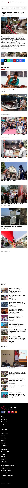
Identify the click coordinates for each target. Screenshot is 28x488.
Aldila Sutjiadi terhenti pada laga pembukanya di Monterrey (17, 317)
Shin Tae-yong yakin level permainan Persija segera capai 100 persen (16, 311)
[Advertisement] (14, 268)
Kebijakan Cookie (6, 470)
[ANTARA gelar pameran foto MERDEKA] (14, 194)
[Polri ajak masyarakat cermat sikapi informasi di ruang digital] (4, 297)
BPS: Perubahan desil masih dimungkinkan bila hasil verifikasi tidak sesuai (13, 367)
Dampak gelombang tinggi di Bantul (11, 226)
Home (5, 8)
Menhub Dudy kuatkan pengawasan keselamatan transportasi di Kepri (16, 290)
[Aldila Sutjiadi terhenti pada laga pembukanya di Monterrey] (4, 318)
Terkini (3, 284)
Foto (10, 8)
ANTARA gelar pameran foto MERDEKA (12, 203)
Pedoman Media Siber (7, 475)
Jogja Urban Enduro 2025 (19, 8)
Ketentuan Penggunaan (7, 465)
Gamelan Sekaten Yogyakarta (9, 89)
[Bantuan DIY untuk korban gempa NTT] (14, 148)
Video (2, 426)
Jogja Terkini (4, 433)
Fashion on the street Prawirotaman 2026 (13, 134)
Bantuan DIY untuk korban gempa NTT (12, 157)
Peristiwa (3, 438)
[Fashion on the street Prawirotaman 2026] (14, 125)
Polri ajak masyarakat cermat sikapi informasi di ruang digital (17, 297)
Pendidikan (4, 445)
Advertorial (4, 456)
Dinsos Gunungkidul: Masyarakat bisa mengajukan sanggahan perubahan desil (17, 394)
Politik (3, 435)
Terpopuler (4, 421)
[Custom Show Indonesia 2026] (14, 102)
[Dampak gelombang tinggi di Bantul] (14, 216)
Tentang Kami (5, 473)
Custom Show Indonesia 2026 (10, 112)
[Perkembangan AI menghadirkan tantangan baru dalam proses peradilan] (4, 325)
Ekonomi (3, 440)
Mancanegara (4, 449)
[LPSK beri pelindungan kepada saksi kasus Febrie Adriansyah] (4, 332)
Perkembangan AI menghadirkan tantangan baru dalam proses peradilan (17, 324)
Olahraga (3, 443)
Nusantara (4, 429)
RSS (2, 478)
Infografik (3, 462)
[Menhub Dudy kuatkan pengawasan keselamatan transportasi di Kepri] (4, 290)
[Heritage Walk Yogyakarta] (14, 171)
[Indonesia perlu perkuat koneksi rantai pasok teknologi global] (4, 304)
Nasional (3, 459)
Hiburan (3, 454)
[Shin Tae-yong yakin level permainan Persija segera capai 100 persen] (4, 311)
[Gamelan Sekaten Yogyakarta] (14, 79)
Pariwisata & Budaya (6, 451)
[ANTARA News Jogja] (15, 1)
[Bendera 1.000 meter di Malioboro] (14, 239)
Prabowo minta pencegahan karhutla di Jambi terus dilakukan (17, 380)
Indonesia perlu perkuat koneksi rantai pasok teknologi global (17, 304)
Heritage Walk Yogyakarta (8, 180)
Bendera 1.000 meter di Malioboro (11, 249)
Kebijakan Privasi (5, 468)
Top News (4, 346)
